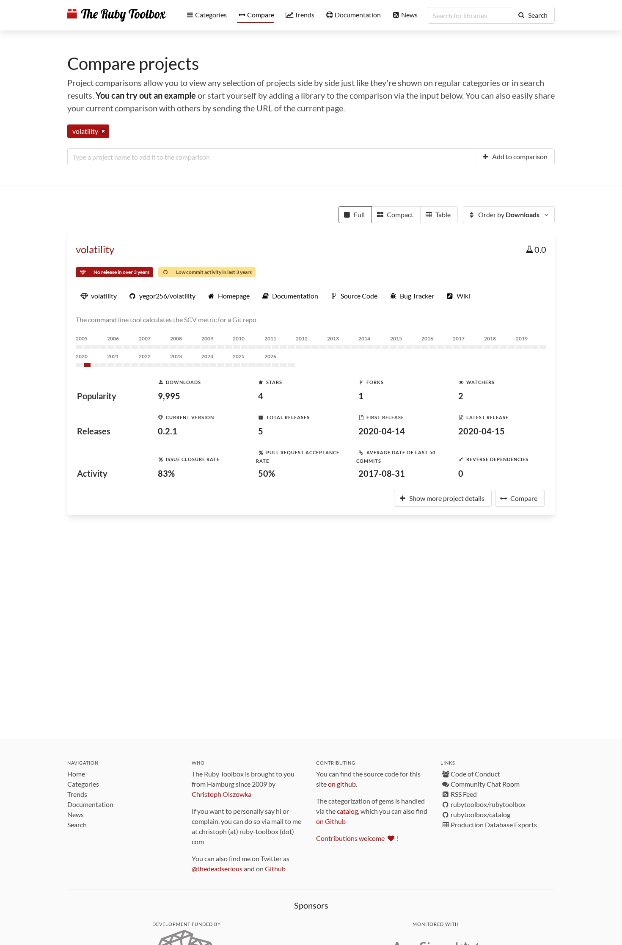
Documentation (90, 804)
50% (266, 473)
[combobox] (272, 156)
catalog (347, 811)
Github (275, 869)
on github (342, 784)
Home (76, 774)
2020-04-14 (381, 431)
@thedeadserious (217, 869)
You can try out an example (146, 95)
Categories (83, 784)
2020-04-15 (481, 431)
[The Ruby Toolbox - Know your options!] (116, 15)
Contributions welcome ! (357, 838)
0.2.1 (167, 431)
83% (166, 473)
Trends (77, 794)
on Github (331, 821)
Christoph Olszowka (221, 794)
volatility (95, 249)
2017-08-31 (381, 473)
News (75, 814)
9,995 (169, 396)
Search (77, 825)
